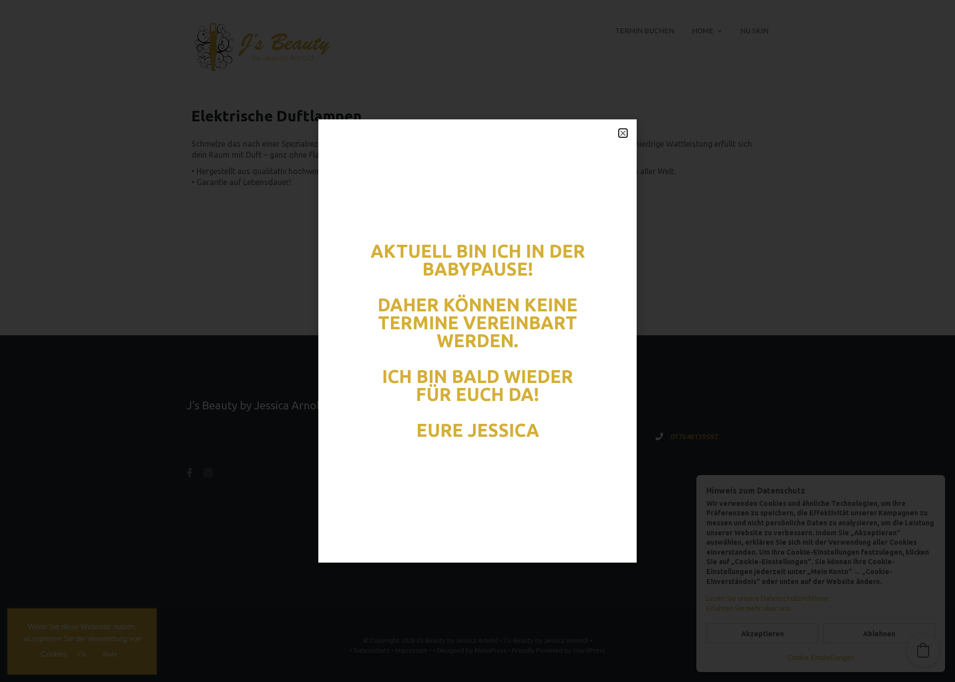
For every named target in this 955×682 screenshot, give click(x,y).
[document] (477, 341)
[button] (623, 133)
